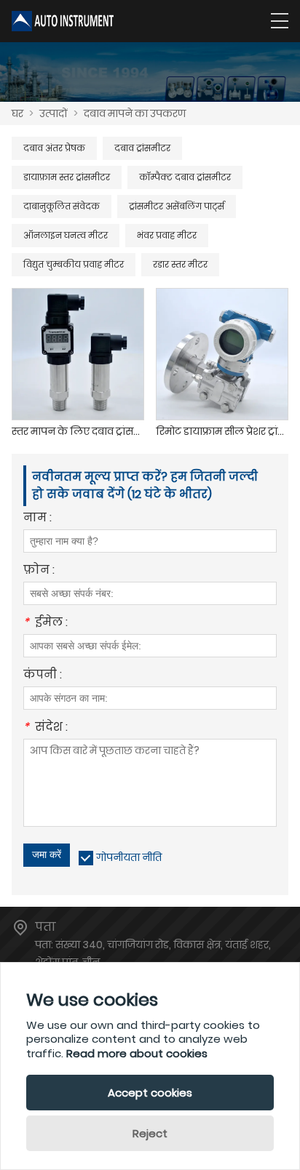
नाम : (37, 519)
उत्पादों (53, 113)
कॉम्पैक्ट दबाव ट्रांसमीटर (185, 177)
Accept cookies (150, 1092)
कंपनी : (42, 676)
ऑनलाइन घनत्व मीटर (65, 235)
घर (17, 113)
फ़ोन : (39, 571)
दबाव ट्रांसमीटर (142, 148)
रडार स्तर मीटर (180, 264)
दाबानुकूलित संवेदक (61, 206)
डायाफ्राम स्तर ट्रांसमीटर (66, 177)
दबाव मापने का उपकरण (135, 113)
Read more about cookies (137, 1053)
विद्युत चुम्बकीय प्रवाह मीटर (73, 264)
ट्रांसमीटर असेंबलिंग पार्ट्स (176, 206)
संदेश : (45, 728)
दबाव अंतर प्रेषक (54, 148)
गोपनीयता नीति (129, 857)
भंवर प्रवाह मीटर (167, 235)
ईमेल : (45, 623)
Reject (150, 1133)
